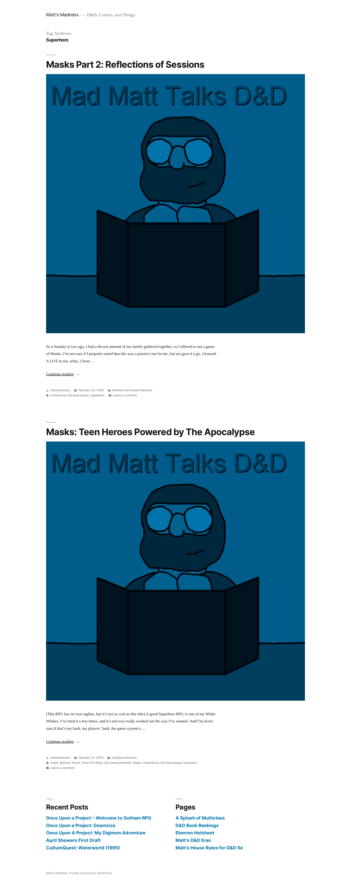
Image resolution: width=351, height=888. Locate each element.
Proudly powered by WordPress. (90, 873)
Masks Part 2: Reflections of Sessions (125, 64)
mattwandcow (60, 390)
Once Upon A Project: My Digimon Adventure (96, 832)
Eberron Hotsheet (195, 832)
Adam (54, 762)
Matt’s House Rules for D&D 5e (209, 847)
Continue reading (63, 374)
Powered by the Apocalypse (69, 395)
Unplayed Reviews (124, 757)
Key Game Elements (117, 762)
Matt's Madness (62, 14)
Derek (76, 762)
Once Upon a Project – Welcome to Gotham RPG (98, 818)
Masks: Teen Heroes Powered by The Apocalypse (150, 431)
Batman (65, 762)
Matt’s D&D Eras (193, 840)
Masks (137, 762)
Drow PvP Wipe (92, 762)
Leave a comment (125, 395)
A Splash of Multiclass (200, 818)
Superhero (97, 395)
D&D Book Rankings (197, 825)
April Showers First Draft (73, 840)
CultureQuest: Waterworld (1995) (83, 847)
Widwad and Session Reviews (132, 390)
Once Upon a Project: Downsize (80, 825)
